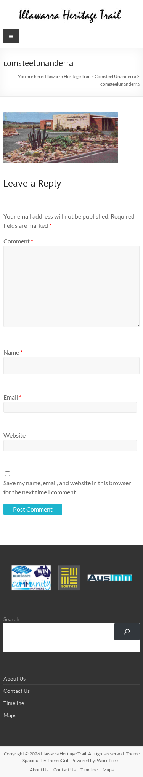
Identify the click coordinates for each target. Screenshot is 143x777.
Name (12, 352)
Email (12, 397)
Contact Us (16, 690)
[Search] (126, 632)
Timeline (13, 703)
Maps (9, 715)
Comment (18, 241)
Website (14, 435)
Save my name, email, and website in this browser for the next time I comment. (67, 487)
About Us (14, 678)
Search (11, 619)
